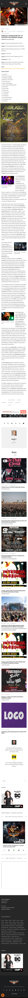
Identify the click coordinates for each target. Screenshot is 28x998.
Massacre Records (7, 932)
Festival (4, 929)
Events (10, 31)
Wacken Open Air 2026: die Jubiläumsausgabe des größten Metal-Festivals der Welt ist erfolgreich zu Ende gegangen (12, 626)
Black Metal (21, 923)
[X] (6, 990)
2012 (3, 920)
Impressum (16, 986)
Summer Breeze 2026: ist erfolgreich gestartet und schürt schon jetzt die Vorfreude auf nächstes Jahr (14, 521)
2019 (3, 922)
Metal (3, 934)
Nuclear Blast (16, 936)
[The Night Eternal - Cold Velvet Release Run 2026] (14, 470)
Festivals (6, 553)
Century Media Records (8, 925)
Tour (21, 943)
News (8, 518)
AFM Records (13, 923)
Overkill (10, 405)
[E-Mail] (15, 423)
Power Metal (19, 938)
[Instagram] (9, 990)
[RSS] (18, 990)
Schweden (8, 941)
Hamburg (16, 929)
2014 (7, 920)
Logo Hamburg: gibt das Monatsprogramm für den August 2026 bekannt (13, 732)
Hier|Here (12, 907)
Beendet (3, 659)
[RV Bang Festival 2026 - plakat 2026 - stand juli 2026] (14, 539)
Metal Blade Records (12, 934)
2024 (22, 922)
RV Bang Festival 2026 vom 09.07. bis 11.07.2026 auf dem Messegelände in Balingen (12, 556)
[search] (24, 781)
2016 (14, 920)
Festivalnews (3, 518)
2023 (18, 922)
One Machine (18, 402)
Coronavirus (19, 925)
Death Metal (5, 927)
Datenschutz (21, 986)
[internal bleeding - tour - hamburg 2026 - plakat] (14, 574)
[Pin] (11, 423)
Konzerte (13, 31)
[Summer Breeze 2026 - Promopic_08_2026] (14, 504)
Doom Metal (21, 927)
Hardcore (23, 929)
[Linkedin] (12, 990)
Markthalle (11, 402)
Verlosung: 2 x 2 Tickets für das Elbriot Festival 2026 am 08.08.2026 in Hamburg (12, 697)
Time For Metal (14, 943)
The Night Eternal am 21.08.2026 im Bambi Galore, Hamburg (13, 487)
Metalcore (22, 934)
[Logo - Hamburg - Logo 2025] (14, 715)
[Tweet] (8, 423)
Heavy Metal (12, 931)
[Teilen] (4, 423)
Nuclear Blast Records (8, 938)
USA (25, 943)
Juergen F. (5, 31)
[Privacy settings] (2, 995)
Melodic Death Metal (18, 932)
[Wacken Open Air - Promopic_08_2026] (14, 609)
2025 (3, 923)
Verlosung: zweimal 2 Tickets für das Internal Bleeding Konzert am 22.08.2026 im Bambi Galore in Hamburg (13, 591)
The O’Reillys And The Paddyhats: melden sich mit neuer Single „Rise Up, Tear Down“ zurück (14, 749)
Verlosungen (7, 659)
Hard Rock (5, 931)
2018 (22, 920)
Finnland (10, 929)
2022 (14, 922)
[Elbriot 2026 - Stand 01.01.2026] (14, 680)
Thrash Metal (5, 943)
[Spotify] (15, 990)
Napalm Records (6, 936)
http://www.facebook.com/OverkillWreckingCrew (13, 68)
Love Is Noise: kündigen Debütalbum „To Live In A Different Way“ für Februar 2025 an (14, 764)
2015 (11, 920)
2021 (11, 922)
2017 (18, 920)
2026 (7, 923)
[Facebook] (4, 990)
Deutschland (13, 927)
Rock (3, 941)
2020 (7, 922)
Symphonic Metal (17, 941)
